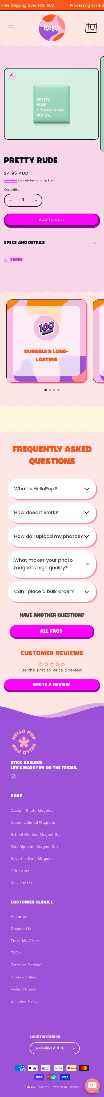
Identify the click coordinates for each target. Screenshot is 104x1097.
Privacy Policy (23, 977)
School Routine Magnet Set (36, 834)
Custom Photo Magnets (32, 810)
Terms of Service (26, 965)
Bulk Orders (22, 883)
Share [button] (16, 260)
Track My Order (25, 941)
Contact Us (21, 929)
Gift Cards (20, 871)
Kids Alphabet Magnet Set (34, 846)
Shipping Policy (25, 1001)
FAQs (16, 953)
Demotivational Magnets (33, 822)
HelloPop (43, 1086)
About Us (19, 916)
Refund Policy (23, 989)
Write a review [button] (51, 684)
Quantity (11, 189)
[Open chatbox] (92, 1085)
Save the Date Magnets (32, 858)
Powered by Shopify (65, 1086)
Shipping (11, 180)
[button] (11, 28)
